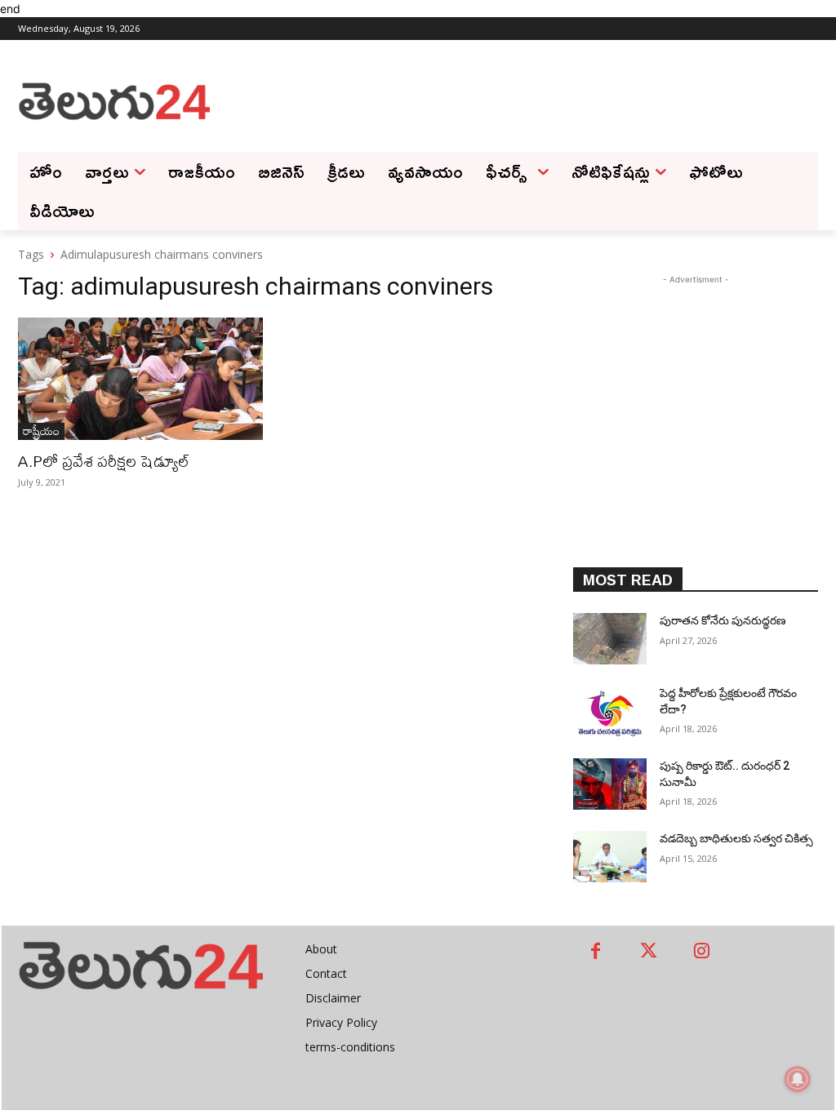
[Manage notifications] (798, 1079)
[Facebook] (595, 952)
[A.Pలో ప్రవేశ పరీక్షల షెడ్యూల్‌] (140, 379)
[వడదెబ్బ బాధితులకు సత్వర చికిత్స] (610, 856)
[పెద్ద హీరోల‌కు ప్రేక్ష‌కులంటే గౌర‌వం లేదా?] (610, 711)
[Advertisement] (514, 99)
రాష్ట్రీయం (41, 431)
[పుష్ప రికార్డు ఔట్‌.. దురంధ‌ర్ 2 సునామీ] (610, 784)
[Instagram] (701, 952)
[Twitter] (648, 952)
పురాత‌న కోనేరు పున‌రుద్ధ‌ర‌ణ (723, 620)
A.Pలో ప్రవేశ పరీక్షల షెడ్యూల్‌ (104, 461)
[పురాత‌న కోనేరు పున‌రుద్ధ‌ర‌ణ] (610, 638)
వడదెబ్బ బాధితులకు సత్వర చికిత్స (736, 838)
